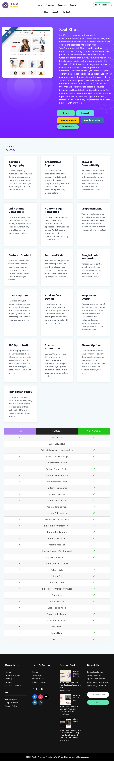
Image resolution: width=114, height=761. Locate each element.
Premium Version (92, 120)
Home (39, 5)
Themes (50, 5)
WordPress (34, 702)
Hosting (8, 679)
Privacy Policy (11, 706)
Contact (66, 12)
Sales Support (38, 675)
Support (73, 5)
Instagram (40, 696)
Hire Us (8, 672)
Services (62, 5)
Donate (8, 682)
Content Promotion (13, 675)
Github (40, 702)
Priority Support (39, 682)
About (55, 12)
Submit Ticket (38, 679)
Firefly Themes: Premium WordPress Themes (52, 757)
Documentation (68, 120)
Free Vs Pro (11, 150)
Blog (46, 12)
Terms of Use (11, 699)
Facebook (34, 696)
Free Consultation (13, 685)
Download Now (68, 127)
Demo (66, 113)
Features (10, 146)
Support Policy (11, 703)
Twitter (46, 696)
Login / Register (102, 5)
